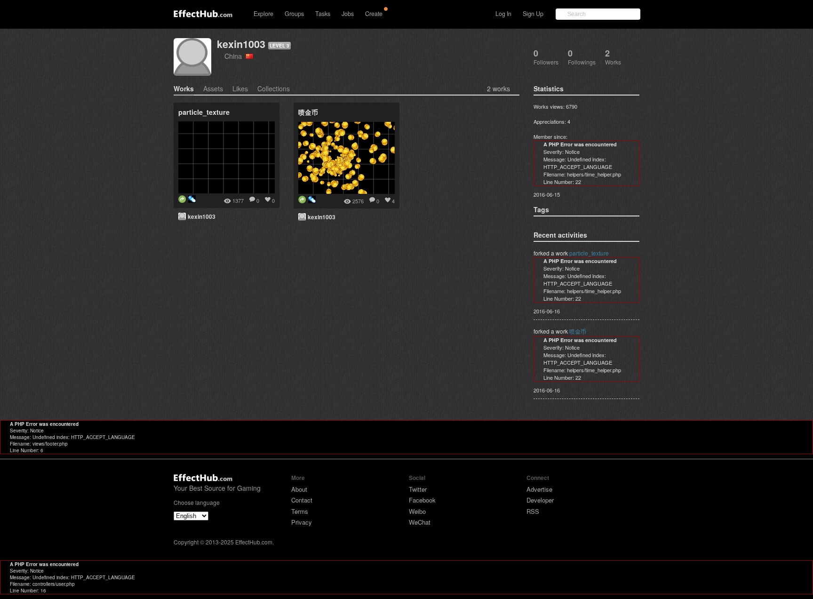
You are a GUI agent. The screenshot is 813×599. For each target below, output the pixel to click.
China (235, 56)
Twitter (418, 489)
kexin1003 (241, 44)
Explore (263, 13)
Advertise (539, 489)
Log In (503, 13)
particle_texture (589, 253)
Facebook (422, 499)
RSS (532, 511)
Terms (299, 511)
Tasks (322, 13)
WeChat (419, 522)
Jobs (348, 13)
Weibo (417, 511)
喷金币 (577, 331)
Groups (294, 13)
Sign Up (533, 13)
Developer (540, 499)
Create (374, 13)
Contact (301, 499)
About (299, 489)
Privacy (301, 522)
